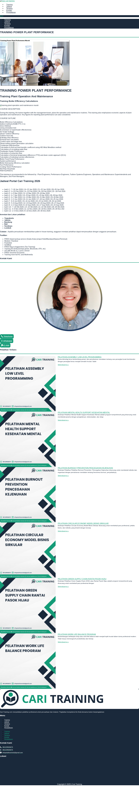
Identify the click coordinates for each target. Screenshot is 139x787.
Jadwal (9, 6)
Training (9, 5)
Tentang (9, 8)
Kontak (9, 10)
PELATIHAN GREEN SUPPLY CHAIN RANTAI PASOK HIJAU (82, 579)
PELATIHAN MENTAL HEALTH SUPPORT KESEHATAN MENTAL (84, 412)
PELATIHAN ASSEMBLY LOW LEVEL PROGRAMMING (79, 357)
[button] (69, 16)
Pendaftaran (11, 12)
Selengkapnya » (63, 365)
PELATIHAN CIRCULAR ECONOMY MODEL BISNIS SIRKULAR (83, 523)
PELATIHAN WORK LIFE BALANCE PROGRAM (77, 634)
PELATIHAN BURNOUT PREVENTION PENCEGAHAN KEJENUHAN (85, 468)
